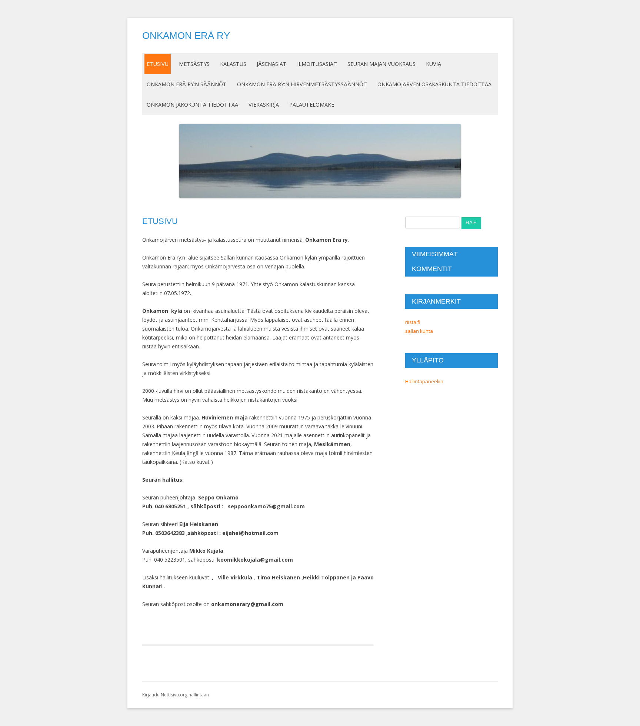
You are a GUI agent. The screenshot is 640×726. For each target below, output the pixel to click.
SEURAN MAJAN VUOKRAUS (381, 63)
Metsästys (194, 63)
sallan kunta (419, 331)
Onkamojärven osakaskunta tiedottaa (434, 84)
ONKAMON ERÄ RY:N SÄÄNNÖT (187, 84)
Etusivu (158, 63)
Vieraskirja (264, 104)
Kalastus (233, 63)
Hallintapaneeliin (424, 381)
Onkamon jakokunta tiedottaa (192, 104)
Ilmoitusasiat (317, 63)
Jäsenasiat (272, 63)
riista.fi (412, 322)
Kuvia (433, 63)
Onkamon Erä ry (186, 35)
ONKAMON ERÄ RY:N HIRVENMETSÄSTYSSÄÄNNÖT (302, 84)
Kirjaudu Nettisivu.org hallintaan (175, 695)
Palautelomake (311, 104)
